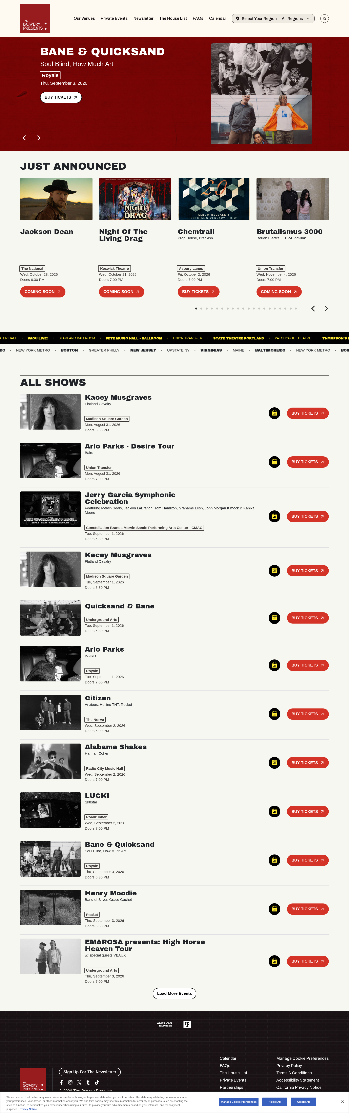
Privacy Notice (28, 1108)
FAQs (198, 18)
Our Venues (84, 18)
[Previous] (24, 137)
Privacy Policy (289, 1065)
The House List (173, 18)
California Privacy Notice (299, 1087)
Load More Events (174, 993)
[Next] (38, 137)
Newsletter (143, 18)
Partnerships (231, 1087)
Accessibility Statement (297, 1080)
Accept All (303, 1101)
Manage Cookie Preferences (238, 1101)
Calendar (217, 18)
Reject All (275, 1101)
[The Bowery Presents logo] (35, 18)
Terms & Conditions (294, 1073)
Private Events (114, 18)
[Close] (342, 1101)
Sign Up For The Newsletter (89, 1072)
